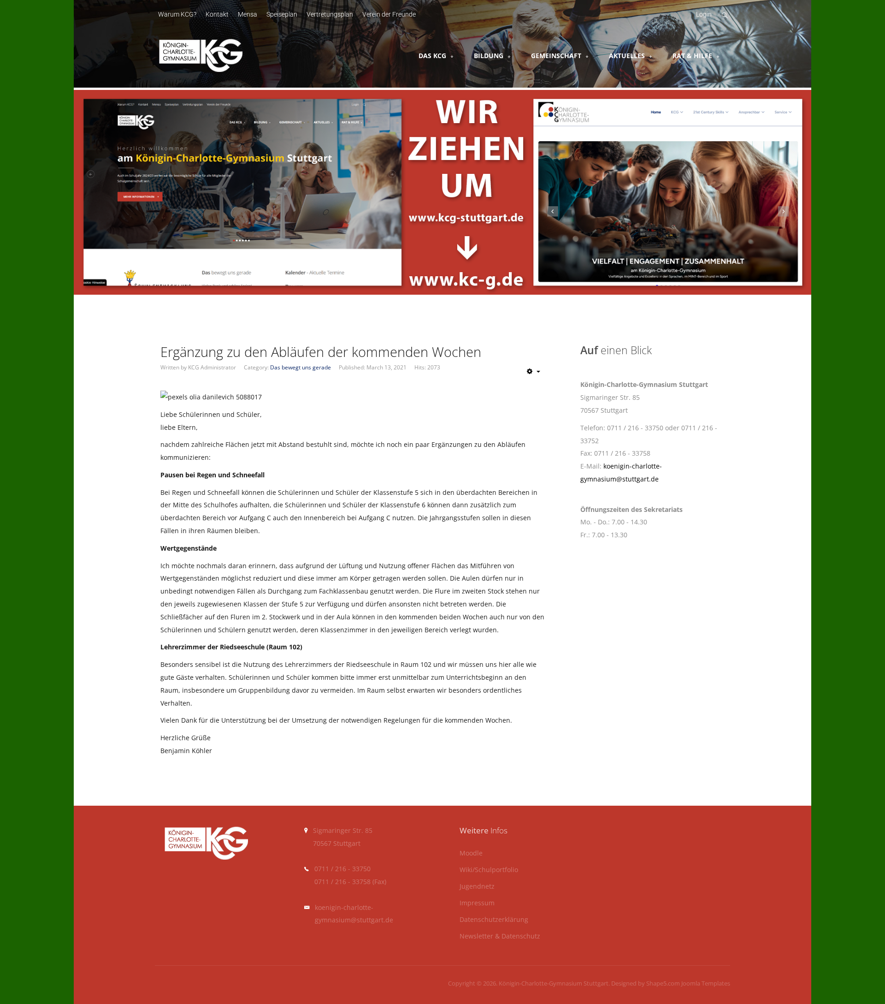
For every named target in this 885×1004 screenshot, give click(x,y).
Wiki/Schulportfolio (489, 870)
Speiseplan (281, 14)
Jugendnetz (477, 887)
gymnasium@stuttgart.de (354, 919)
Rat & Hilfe (692, 55)
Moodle (471, 853)
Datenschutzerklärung (494, 920)
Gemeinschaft (556, 55)
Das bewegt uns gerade (300, 367)
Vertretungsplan (330, 14)
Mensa (247, 14)
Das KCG (432, 55)
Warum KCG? (177, 14)
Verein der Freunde (389, 14)
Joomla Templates (705, 983)
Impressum (477, 903)
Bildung (488, 55)
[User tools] (533, 371)
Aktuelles (627, 55)
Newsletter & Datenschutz (500, 936)
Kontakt (217, 14)
